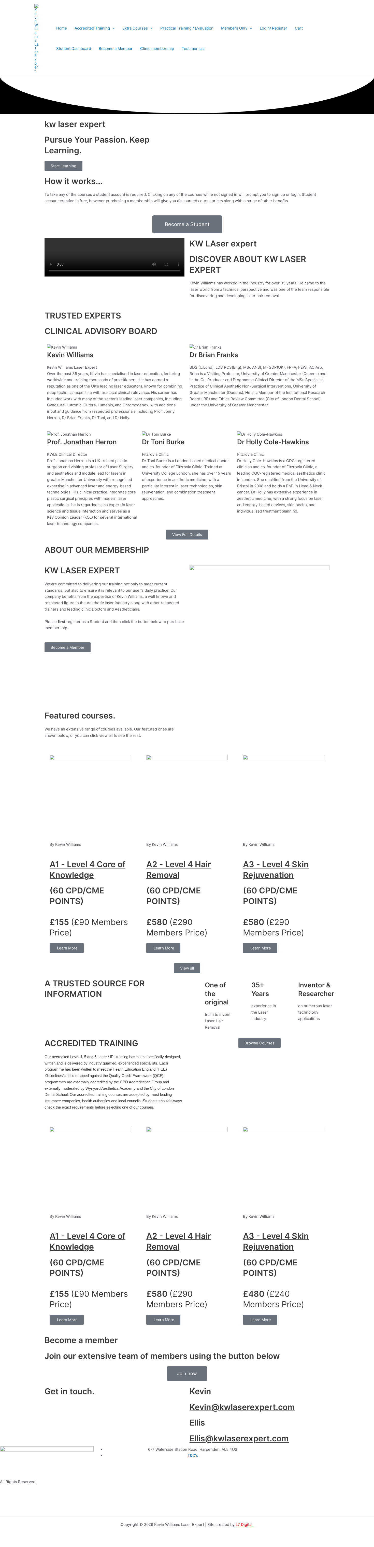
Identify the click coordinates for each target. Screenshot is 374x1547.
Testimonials (193, 48)
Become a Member (116, 48)
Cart (299, 28)
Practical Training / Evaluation (186, 28)
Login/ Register (273, 28)
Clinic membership (157, 48)
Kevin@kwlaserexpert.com (242, 1407)
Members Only (234, 28)
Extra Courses (135, 28)
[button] (112, 28)
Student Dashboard (73, 48)
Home (61, 28)
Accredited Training (92, 28)
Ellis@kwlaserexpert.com (239, 1438)
